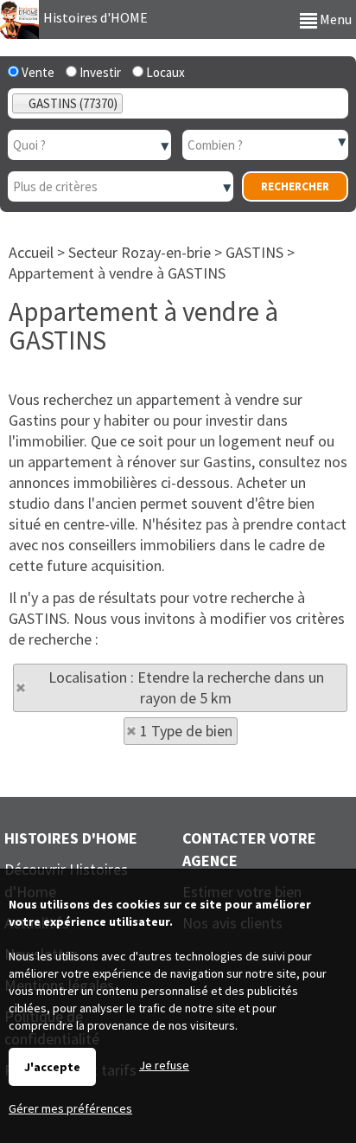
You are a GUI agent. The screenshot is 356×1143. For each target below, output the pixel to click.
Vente (36, 72)
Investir (99, 72)
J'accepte (52, 1067)
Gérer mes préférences (70, 1108)
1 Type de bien (186, 731)
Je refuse (164, 1065)
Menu (334, 19)
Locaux (164, 72)
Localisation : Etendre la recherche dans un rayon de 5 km (186, 687)
